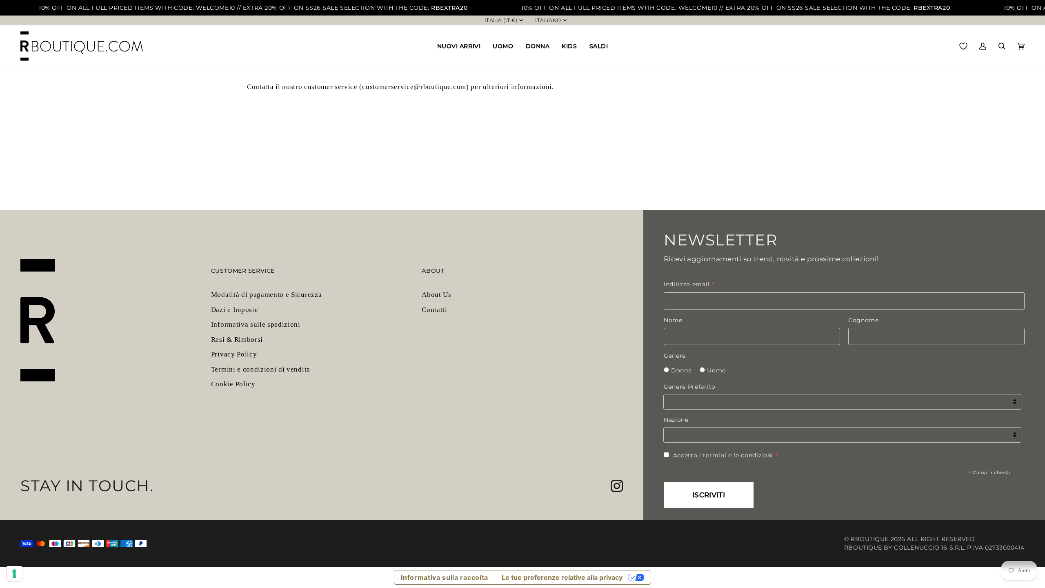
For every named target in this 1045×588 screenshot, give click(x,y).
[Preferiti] (963, 46)
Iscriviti (708, 495)
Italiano (548, 20)
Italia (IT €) (501, 20)
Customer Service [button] (243, 270)
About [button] (433, 270)
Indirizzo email (689, 284)
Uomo (716, 370)
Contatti (434, 310)
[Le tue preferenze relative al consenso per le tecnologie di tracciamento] (14, 573)
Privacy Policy (234, 354)
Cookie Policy (233, 384)
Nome (673, 320)
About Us (436, 294)
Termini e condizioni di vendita (260, 369)
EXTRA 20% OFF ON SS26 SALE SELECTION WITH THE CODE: (355, 7)
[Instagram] (617, 486)
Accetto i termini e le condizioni (726, 455)
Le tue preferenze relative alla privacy (562, 577)
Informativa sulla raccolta (444, 577)
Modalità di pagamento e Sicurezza (266, 294)
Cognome (863, 320)
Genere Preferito (690, 386)
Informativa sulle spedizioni (255, 324)
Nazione (676, 419)
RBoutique (870, 539)
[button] (459, 46)
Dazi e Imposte (234, 310)
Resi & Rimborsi (237, 339)
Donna (681, 370)
